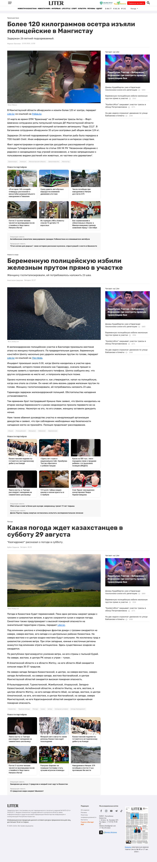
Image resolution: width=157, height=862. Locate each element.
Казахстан (12, 709)
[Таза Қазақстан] (120, 3)
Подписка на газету (136, 3)
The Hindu (37, 358)
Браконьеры (12, 161)
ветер (50, 709)
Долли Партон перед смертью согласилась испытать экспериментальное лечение (46, 513)
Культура (82, 9)
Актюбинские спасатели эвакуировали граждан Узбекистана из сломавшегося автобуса (50, 239)
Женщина (32, 431)
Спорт (74, 9)
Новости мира (44, 9)
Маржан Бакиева (14, 44)
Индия (10, 431)
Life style (66, 9)
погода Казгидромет (78, 709)
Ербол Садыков (13, 547)
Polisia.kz (36, 114)
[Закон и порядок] (107, 3)
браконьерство (54, 161)
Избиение (42, 431)
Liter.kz (11, 114)
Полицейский (21, 431)
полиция (23, 161)
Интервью (56, 9)
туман (43, 709)
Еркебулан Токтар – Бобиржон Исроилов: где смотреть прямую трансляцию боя (127, 75)
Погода (35, 709)
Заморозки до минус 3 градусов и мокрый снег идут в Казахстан (39, 784)
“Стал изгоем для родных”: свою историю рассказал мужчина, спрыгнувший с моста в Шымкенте (53, 246)
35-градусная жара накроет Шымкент (27, 791)
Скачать (128, 847)
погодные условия (61, 709)
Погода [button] (134, 9)
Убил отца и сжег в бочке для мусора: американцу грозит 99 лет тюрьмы (42, 506)
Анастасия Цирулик (15, 280)
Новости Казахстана (27, 9)
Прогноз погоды (24, 709)
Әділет (99, 9)
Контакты (84, 820)
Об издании (85, 810)
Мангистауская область (37, 161)
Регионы (91, 9)
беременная (52, 431)
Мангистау (66, 161)
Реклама (84, 812)
